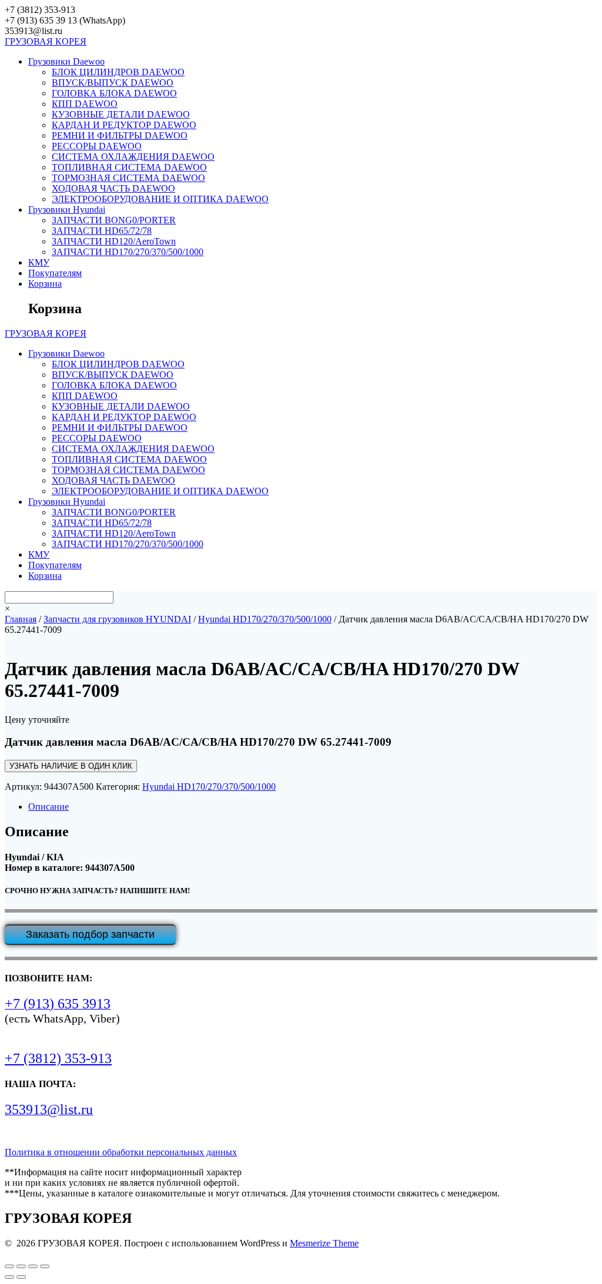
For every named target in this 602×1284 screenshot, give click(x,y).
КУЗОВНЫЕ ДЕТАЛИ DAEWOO (121, 114)
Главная (20, 619)
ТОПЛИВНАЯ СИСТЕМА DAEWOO (129, 167)
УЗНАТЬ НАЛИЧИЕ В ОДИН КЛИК (70, 766)
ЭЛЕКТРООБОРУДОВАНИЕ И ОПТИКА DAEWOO (160, 199)
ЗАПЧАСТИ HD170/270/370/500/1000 (127, 252)
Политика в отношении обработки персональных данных (121, 1152)
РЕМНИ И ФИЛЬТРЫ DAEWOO (120, 135)
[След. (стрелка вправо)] (21, 1277)
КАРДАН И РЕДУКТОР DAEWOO (124, 125)
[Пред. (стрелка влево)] (9, 1277)
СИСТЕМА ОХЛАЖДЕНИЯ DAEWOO (133, 157)
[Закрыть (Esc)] (44, 1266)
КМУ (38, 262)
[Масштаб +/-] (9, 1266)
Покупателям (55, 273)
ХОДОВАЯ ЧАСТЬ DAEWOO (113, 188)
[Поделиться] (33, 1266)
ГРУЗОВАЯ (45, 41)
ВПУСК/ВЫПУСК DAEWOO (112, 83)
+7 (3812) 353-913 (58, 1058)
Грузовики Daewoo (66, 61)
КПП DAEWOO (85, 104)
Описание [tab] (48, 807)
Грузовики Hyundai (66, 209)
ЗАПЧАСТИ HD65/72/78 (102, 231)
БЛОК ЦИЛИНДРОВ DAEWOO (118, 72)
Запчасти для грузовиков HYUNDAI (117, 619)
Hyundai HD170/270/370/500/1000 (265, 619)
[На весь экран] (21, 1266)
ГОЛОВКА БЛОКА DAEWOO (114, 93)
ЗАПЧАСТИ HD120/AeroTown (114, 241)
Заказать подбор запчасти (90, 934)
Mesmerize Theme (324, 1243)
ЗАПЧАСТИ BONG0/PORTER (114, 220)
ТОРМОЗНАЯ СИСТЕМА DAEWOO (128, 178)
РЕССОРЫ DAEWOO (97, 146)
